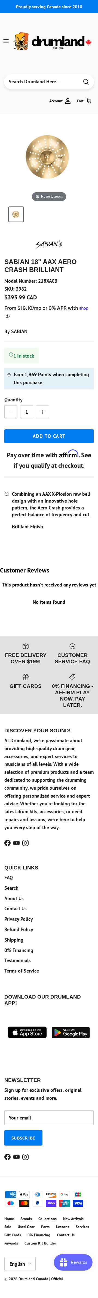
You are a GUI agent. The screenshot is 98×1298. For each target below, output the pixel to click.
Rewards (11, 1243)
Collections (47, 1218)
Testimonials (17, 960)
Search (11, 888)
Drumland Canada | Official (41, 1278)
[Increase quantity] (42, 411)
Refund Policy (18, 929)
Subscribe (23, 1138)
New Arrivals (73, 1218)
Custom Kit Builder (40, 1243)
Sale (7, 1226)
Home (9, 1218)
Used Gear (26, 1226)
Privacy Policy (18, 919)
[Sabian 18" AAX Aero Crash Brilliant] (16, 214)
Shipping (13, 940)
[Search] (86, 81)
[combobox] (42, 82)
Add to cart (49, 436)
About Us (14, 898)
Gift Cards (12, 1234)
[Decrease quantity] (10, 411)
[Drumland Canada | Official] (53, 41)
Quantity (13, 399)
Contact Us (15, 908)
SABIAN (19, 331)
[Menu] (6, 41)
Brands (26, 1218)
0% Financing (18, 950)
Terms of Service (21, 971)
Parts (45, 1226)
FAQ (8, 877)
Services (82, 1226)
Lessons (62, 1226)
